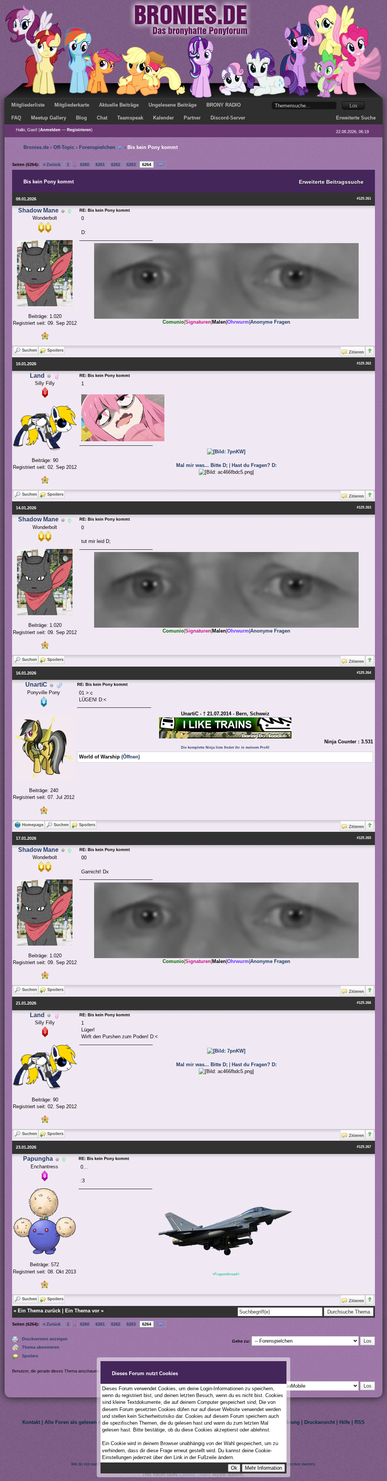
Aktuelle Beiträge (119, 105)
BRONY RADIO (223, 105)
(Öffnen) (130, 757)
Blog (81, 118)
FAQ (16, 118)
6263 (131, 164)
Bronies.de (36, 147)
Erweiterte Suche (356, 118)
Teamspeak (130, 118)
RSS (359, 1422)
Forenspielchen (97, 147)
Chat (102, 118)
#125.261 (364, 198)
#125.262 (364, 363)
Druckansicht (319, 1422)
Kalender (163, 118)
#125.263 (364, 507)
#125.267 (364, 1147)
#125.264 (364, 673)
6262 (115, 164)
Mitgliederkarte (71, 105)
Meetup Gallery (48, 118)
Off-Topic (63, 147)
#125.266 (364, 1003)
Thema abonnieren (40, 1347)
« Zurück (51, 164)
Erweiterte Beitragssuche (331, 182)
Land (37, 375)
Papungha (38, 1158)
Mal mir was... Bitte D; (202, 465)
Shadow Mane (38, 210)
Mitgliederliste (28, 105)
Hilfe (344, 1422)
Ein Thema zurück (39, 1311)
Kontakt (31, 1422)
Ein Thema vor (82, 1311)
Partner (192, 118)
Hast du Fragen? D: (254, 465)
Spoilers (30, 1356)
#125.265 (364, 838)
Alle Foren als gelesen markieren (83, 1422)
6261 (100, 164)
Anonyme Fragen (270, 322)
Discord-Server (228, 118)
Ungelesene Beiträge (173, 105)
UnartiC (36, 684)
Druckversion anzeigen (45, 1339)
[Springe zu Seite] (160, 164)
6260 (84, 164)
